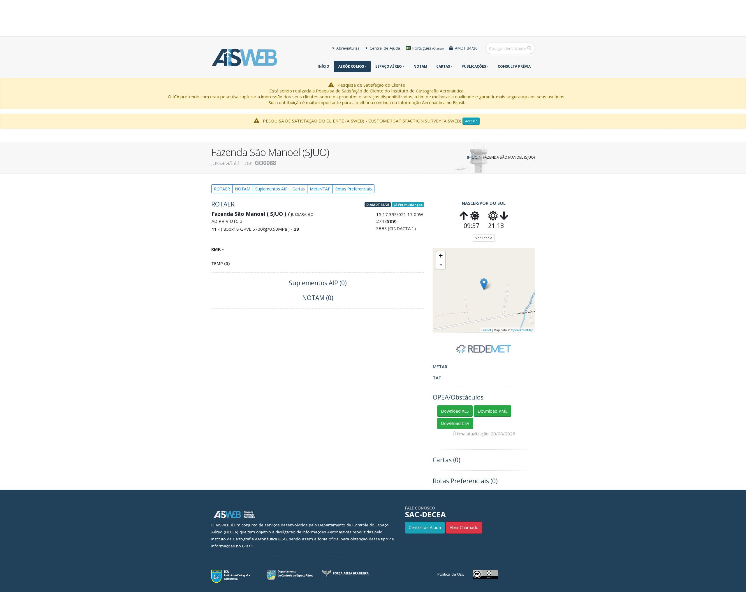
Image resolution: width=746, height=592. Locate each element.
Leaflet (486, 329)
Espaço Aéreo (388, 66)
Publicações (474, 66)
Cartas (443, 66)
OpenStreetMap (522, 329)
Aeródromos (351, 66)
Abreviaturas (347, 48)
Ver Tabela (483, 238)
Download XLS (455, 411)
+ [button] (441, 255)
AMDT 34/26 (466, 48)
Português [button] (427, 48)
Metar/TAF (320, 189)
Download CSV (455, 423)
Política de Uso (451, 574)
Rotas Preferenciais (353, 189)
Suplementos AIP (271, 189)
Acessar (471, 121)
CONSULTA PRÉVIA (514, 66)
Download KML (492, 411)
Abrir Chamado (464, 527)
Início (323, 66)
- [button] (441, 264)
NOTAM (420, 66)
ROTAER (222, 189)
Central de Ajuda (384, 48)
